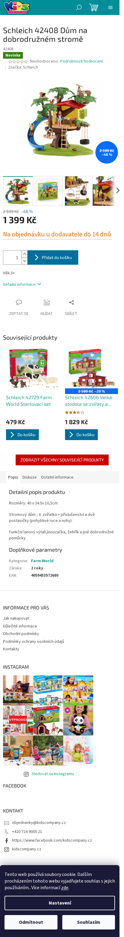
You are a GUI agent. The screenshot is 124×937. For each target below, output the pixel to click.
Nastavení (60, 903)
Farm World (42, 561)
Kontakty (11, 649)
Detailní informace (19, 285)
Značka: (23, 67)
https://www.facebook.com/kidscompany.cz (52, 840)
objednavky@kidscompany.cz (39, 823)
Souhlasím (88, 922)
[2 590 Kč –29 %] (91, 368)
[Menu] (110, 8)
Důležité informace (20, 626)
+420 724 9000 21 (27, 832)
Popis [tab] (13, 477)
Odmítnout (31, 922)
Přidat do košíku (57, 257)
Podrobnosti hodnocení (81, 61)
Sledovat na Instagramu (53, 774)
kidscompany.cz (26, 849)
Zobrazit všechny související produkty (62, 459)
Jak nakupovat (16, 618)
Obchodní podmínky (21, 634)
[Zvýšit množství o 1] (24, 254)
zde (64, 887)
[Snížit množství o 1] (24, 260)
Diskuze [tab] (30, 477)
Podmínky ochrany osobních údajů (33, 642)
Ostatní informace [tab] (57, 477)
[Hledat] (79, 8)
